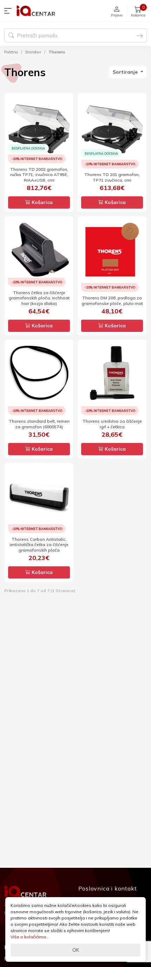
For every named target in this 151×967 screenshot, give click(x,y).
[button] (9, 11)
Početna (11, 52)
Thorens (56, 52)
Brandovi (33, 52)
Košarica (41, 202)
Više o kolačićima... (30, 936)
